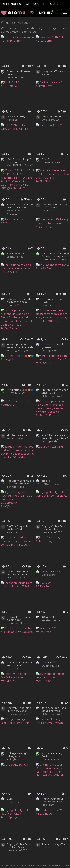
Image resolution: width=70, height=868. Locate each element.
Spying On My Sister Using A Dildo (54, 527)
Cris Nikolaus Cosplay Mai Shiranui (20, 664)
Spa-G (46, 159)
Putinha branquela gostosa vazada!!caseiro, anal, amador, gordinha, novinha (55, 346)
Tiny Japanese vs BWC (52, 300)
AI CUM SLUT (35, 4)
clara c (46, 480)
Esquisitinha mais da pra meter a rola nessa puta (19, 300)
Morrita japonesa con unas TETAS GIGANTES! (55, 391)
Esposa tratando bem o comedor (20, 618)
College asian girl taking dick (17, 755)
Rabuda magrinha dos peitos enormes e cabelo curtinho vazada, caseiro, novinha (20, 482)
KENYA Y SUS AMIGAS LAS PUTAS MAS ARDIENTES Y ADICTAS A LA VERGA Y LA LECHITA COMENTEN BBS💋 (20, 206)
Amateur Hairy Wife (54, 844)
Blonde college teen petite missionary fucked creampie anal (55, 206)
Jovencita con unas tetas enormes (54, 709)
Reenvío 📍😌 (50, 662)
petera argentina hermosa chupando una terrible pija (19, 573)
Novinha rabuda (16, 253)
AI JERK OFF (58, 4)
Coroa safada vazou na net (19, 72)
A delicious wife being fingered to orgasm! (55, 255)
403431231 (48, 617)
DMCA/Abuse (33, 865)
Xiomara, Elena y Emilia (52, 755)
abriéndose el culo (18, 435)
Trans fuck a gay (51, 571)
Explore (66, 865)
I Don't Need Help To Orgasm (19, 160)
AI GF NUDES (12, 4)
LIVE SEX (45, 12)
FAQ (15, 865)
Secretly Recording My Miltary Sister (19, 709)
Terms (22, 865)
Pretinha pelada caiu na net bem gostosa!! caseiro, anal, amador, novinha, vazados (55, 437)
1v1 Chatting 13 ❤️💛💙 (20, 389)
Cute (10, 798)
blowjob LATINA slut (54, 71)
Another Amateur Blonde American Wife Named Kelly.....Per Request (54, 800)
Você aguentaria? (53, 116)
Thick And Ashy (16, 116)
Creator (45, 865)
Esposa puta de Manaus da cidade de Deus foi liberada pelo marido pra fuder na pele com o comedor (20, 346)
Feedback (55, 865)
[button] (32, 12)
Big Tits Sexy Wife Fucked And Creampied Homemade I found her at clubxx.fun (19, 527)
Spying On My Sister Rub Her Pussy (19, 845)
